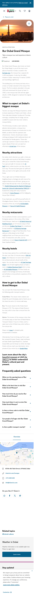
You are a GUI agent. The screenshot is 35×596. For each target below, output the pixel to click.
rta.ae (11, 330)
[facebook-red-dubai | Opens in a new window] (10, 496)
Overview (17, 436)
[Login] (29, 11)
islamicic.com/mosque (12, 473)
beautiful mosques (9, 357)
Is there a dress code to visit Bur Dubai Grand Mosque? (15, 411)
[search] (20, 11)
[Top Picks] (25, 11)
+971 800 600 (10, 478)
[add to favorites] (29, 23)
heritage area (6, 73)
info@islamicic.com (11, 483)
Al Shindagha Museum (10, 269)
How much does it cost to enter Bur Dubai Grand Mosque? (14, 403)
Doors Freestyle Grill (21, 240)
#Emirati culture (8, 534)
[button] (7, 592)
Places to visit (9, 17)
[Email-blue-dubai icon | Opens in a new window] (20, 496)
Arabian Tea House (15, 226)
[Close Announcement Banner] (30, 3)
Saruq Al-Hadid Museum (17, 206)
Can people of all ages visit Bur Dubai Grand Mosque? (15, 420)
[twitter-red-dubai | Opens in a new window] (15, 496)
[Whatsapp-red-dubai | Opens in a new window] (4, 496)
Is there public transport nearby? (13, 427)
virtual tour (12, 146)
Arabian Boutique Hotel (14, 267)
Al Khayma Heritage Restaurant (14, 229)
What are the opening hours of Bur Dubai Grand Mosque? (14, 378)
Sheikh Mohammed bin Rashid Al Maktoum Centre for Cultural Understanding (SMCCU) (16, 187)
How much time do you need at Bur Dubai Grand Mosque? (14, 395)
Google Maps (24, 348)
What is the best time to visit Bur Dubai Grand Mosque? (13, 386)
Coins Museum (14, 193)
